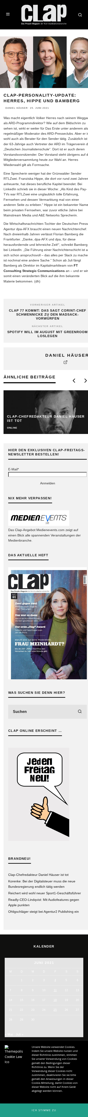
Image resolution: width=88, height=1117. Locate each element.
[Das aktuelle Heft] (47, 678)
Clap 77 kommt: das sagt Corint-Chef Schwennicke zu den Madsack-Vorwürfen (47, 314)
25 (55, 1009)
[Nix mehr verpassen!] (38, 525)
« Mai (9, 1034)
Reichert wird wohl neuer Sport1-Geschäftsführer (44, 893)
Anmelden (47, 483)
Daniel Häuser (16, 108)
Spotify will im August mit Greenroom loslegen (47, 334)
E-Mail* (13, 469)
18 (55, 1000)
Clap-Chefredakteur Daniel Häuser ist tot (38, 875)
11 (55, 990)
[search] (80, 712)
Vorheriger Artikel (47, 304)
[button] (44, 1110)
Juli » (19, 1034)
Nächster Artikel (47, 326)
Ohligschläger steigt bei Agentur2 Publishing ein (43, 911)
